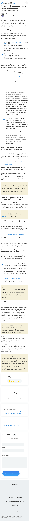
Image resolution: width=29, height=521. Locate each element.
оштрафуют (5, 216)
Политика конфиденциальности (14, 501)
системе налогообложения (17, 42)
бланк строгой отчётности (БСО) (12, 278)
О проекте (14, 484)
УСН (5, 44)
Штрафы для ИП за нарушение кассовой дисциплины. (14, 233)
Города (14, 493)
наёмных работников (18, 77)
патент (12, 44)
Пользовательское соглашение (14, 497)
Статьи (14, 489)
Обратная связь (14, 505)
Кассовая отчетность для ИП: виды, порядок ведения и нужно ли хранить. (13, 162)
